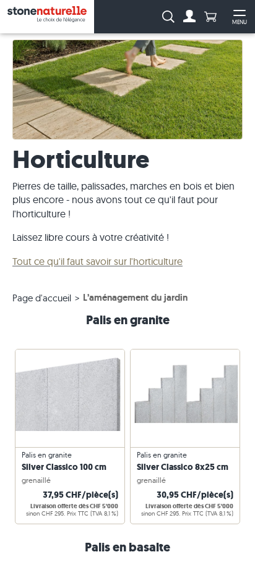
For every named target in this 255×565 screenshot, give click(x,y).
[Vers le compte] (189, 16)
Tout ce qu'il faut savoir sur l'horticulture (97, 261)
